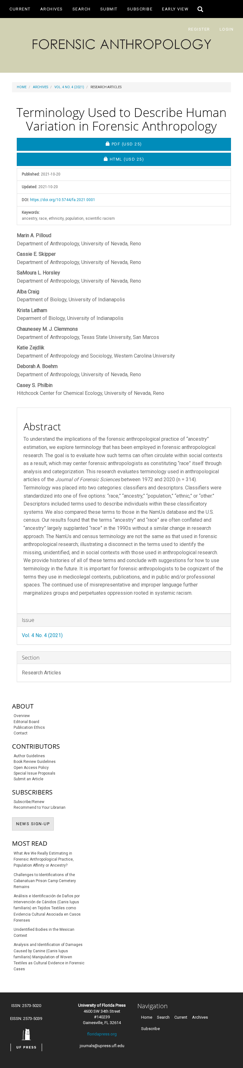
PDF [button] (148, 143)
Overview (22, 716)
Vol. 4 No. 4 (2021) (69, 87)
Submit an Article (28, 779)
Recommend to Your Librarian (39, 807)
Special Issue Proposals (34, 773)
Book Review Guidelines (35, 761)
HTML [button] (146, 159)
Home (22, 87)
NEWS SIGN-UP (35, 823)
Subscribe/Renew (29, 802)
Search (81, 9)
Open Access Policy (31, 767)
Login (227, 29)
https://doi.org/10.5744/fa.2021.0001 (62, 200)
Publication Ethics (29, 727)
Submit (109, 9)
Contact (21, 733)
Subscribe (140, 9)
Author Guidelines (29, 756)
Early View (175, 9)
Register (199, 29)
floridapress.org (102, 1034)
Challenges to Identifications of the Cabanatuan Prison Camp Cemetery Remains (45, 881)
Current (20, 9)
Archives (51, 9)
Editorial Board (26, 722)
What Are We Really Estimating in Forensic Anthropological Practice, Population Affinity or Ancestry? (44, 859)
